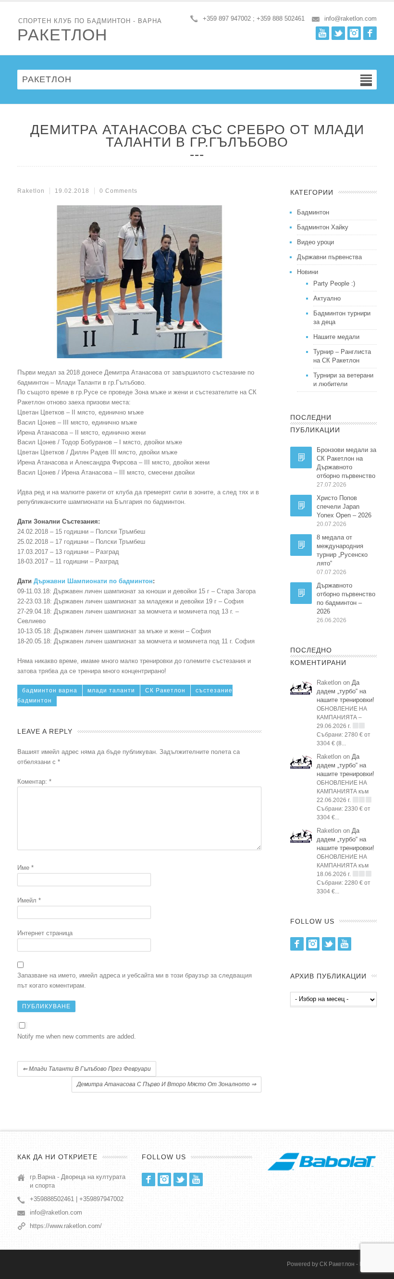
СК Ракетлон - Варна (348, 1264)
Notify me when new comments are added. (76, 1036)
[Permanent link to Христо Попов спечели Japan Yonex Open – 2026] (301, 505)
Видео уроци (315, 242)
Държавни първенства (329, 257)
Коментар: (34, 781)
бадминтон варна (49, 690)
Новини (307, 272)
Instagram (354, 33)
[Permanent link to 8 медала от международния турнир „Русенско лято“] (301, 545)
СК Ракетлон (165, 690)
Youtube (322, 33)
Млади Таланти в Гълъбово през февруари (87, 1069)
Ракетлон (62, 34)
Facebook (370, 33)
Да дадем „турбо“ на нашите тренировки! (345, 691)
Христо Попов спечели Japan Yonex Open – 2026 (344, 506)
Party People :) (334, 283)
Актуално (327, 298)
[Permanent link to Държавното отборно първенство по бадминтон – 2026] (301, 593)
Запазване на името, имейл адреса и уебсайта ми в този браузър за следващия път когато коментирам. (134, 980)
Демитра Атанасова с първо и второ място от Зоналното (166, 1084)
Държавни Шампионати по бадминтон (93, 581)
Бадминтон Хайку (322, 227)
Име (25, 867)
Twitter (338, 33)
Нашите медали (336, 336)
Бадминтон (313, 212)
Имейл (29, 900)
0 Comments (118, 191)
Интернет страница (45, 933)
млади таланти (111, 690)
